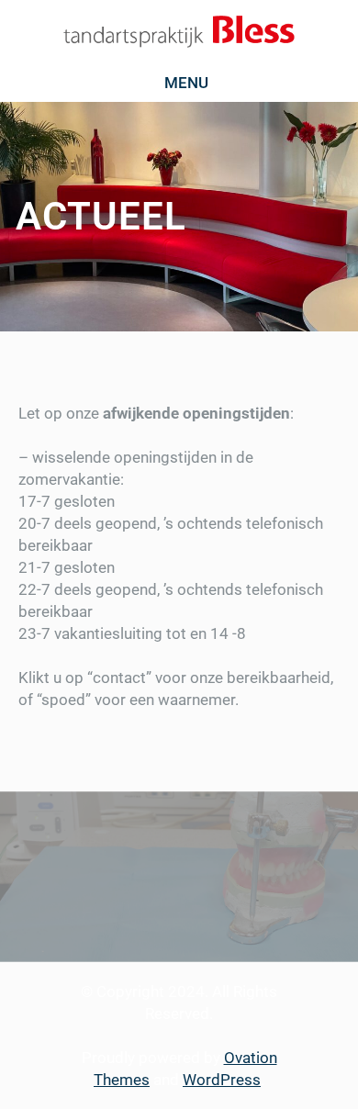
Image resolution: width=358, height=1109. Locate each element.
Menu (186, 82)
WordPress (222, 1079)
